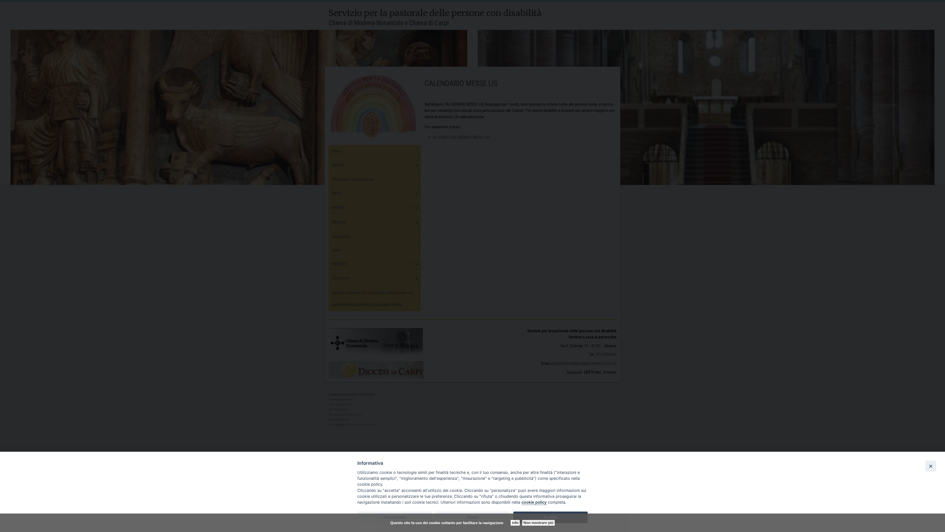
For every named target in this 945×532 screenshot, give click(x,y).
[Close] (930, 466)
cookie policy (534, 502)
